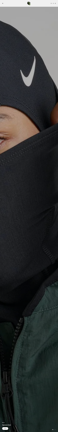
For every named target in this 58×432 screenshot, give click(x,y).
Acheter (5, 428)
